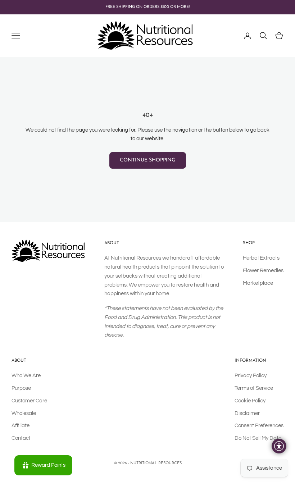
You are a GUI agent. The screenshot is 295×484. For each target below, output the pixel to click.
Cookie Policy (250, 400)
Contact (21, 438)
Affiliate (21, 425)
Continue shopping (148, 160)
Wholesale (24, 413)
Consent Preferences (259, 425)
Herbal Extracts (261, 258)
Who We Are (26, 375)
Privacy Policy (251, 375)
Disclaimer (247, 413)
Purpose (21, 388)
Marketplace (258, 283)
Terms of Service (254, 388)
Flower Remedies (263, 270)
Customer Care (29, 400)
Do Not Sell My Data (258, 438)
